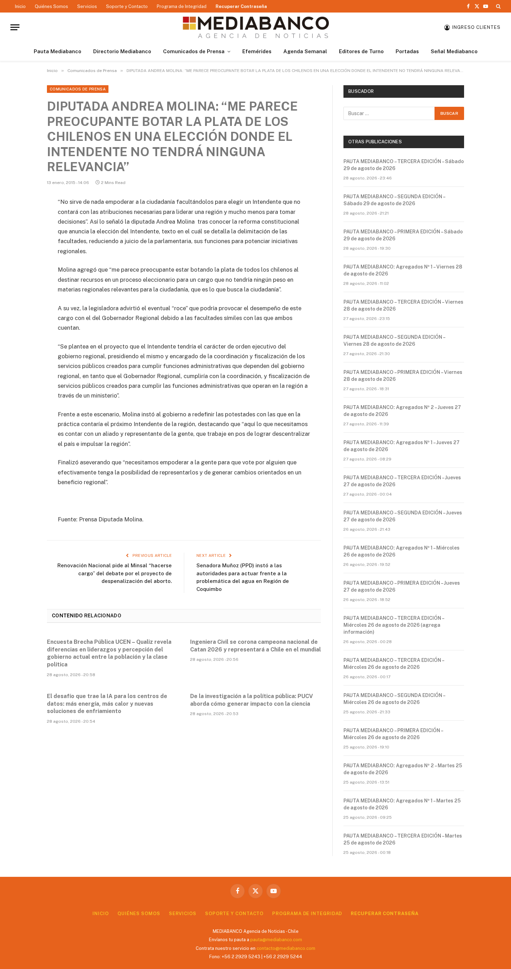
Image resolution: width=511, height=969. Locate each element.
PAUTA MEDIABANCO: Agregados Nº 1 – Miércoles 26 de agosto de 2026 (401, 551)
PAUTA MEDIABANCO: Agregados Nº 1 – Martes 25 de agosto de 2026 (402, 804)
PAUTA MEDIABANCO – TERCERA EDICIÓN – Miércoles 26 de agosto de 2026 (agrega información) (393, 625)
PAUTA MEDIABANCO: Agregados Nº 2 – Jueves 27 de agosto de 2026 (402, 411)
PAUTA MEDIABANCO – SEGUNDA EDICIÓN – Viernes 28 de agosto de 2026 (394, 340)
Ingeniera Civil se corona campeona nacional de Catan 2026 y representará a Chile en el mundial (255, 646)
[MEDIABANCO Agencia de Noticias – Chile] (255, 27)
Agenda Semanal (305, 51)
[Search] (498, 6)
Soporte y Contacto (127, 6)
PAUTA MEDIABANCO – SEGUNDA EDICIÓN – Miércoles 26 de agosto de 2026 (394, 698)
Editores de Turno (361, 51)
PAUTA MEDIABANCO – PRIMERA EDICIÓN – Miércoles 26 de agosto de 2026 (393, 734)
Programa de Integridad (181, 6)
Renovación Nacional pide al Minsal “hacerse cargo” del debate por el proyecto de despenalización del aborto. (114, 573)
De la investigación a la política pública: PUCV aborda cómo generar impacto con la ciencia (251, 700)
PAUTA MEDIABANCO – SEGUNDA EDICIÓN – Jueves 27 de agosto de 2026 (402, 516)
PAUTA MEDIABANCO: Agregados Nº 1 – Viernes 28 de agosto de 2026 (402, 270)
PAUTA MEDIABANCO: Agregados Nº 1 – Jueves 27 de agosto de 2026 (401, 446)
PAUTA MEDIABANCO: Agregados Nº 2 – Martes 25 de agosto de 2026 (402, 769)
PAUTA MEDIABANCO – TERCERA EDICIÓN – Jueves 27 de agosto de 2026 (402, 481)
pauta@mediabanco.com (276, 939)
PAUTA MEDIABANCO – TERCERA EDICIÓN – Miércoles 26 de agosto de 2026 (393, 663)
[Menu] (14, 27)
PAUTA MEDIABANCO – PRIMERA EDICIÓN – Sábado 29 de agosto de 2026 (403, 235)
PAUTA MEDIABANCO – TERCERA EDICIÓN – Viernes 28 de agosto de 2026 (403, 305)
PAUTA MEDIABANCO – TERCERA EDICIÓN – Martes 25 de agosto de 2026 (402, 839)
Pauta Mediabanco (57, 51)
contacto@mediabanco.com (286, 948)
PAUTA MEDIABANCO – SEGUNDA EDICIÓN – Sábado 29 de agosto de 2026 (394, 200)
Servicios (87, 6)
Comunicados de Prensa (194, 51)
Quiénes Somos (51, 6)
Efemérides (256, 51)
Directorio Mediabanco (122, 51)
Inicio (20, 6)
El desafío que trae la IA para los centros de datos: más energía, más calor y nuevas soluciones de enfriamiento (107, 704)
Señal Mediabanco (454, 51)
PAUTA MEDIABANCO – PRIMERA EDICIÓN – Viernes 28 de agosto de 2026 (402, 375)
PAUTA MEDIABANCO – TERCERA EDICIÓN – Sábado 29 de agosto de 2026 (403, 165)
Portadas (407, 51)
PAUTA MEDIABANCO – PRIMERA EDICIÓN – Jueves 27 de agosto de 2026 (401, 586)
